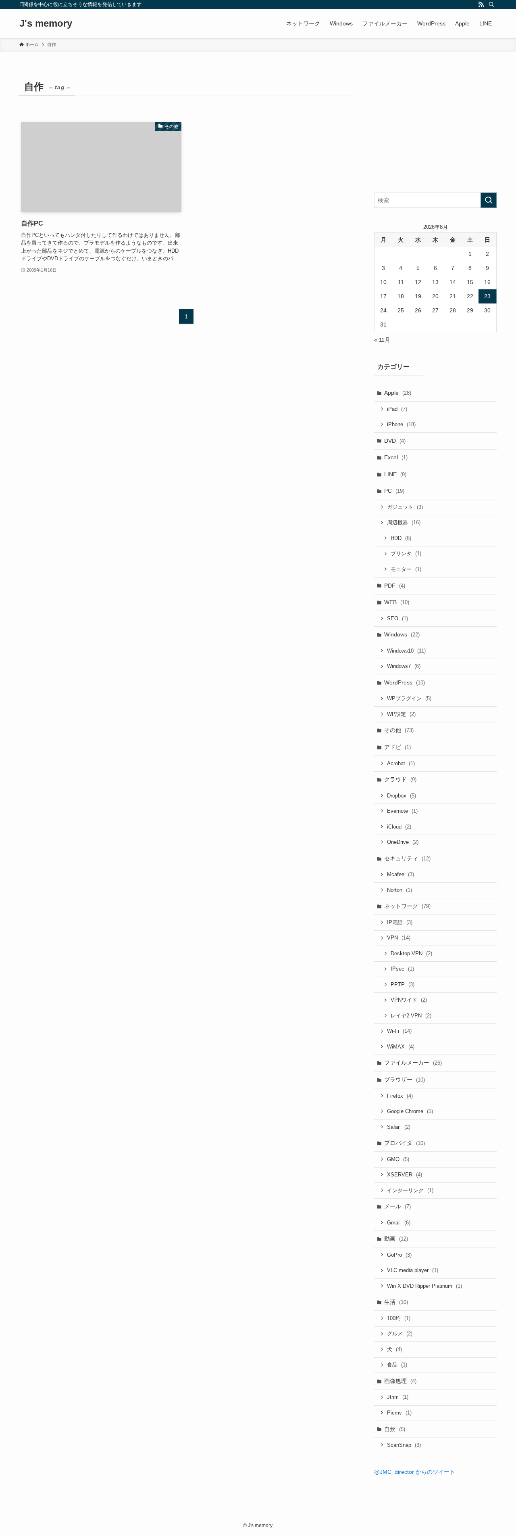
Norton (399, 890)
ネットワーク (407, 906)
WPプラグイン (409, 698)
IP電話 (399, 922)
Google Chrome (410, 1111)
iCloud (399, 827)
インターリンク (410, 1190)
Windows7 (403, 666)
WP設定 (401, 714)
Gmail (398, 1223)
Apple (397, 392)
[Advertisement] (435, 127)
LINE (395, 474)
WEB (396, 602)
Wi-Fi (399, 1031)
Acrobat (401, 763)
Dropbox (401, 796)
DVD (395, 440)
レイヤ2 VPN (411, 1016)
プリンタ (406, 553)
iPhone (401, 424)
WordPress (404, 682)
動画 (396, 1238)
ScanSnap (404, 1445)
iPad (397, 409)
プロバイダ (404, 1143)
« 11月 (382, 340)
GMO (398, 1159)
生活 (396, 1302)
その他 (399, 730)
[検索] (491, 4)
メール (397, 1206)
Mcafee (400, 874)
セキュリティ (407, 858)
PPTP (402, 984)
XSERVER (404, 1175)
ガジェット (405, 507)
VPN (398, 938)
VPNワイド (409, 1000)
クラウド (400, 779)
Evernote (402, 811)
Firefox (400, 1096)
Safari (398, 1127)
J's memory (45, 23)
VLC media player (412, 1270)
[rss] (481, 4)
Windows (402, 634)
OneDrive (402, 842)
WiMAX (400, 1047)
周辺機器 (403, 522)
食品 (397, 1365)
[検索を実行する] (489, 200)
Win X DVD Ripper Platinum (424, 1286)
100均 (398, 1318)
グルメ (399, 1334)
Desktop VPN (411, 953)
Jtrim (397, 1397)
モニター (406, 569)
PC (394, 491)
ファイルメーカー (413, 1062)
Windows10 (406, 651)
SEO (397, 618)
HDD (401, 538)
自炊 (394, 1429)
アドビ (397, 747)
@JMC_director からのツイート (414, 1472)
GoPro (399, 1255)
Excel (396, 457)
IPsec (402, 969)
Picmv (399, 1413)
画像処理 (400, 1381)
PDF (394, 585)
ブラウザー (404, 1079)
